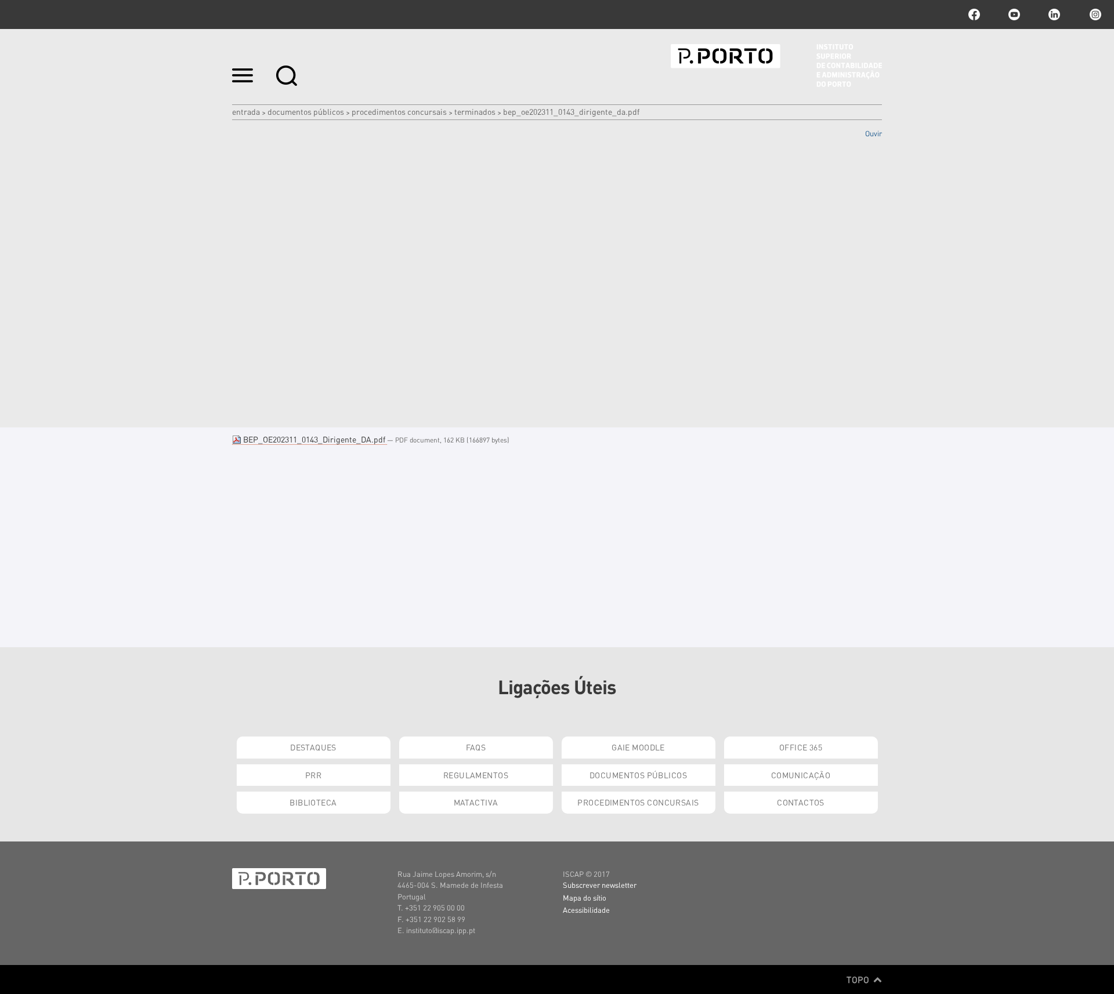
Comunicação (801, 775)
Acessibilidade (586, 910)
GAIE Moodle (638, 747)
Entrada (246, 111)
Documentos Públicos (305, 111)
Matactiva (476, 802)
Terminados (474, 111)
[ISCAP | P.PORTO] (776, 65)
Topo (859, 979)
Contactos (800, 802)
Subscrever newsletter (599, 885)
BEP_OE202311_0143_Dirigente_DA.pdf (314, 439)
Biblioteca (313, 802)
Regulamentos (475, 775)
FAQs (476, 747)
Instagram (1094, 14)
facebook (974, 14)
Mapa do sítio (584, 897)
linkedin (1054, 14)
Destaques (313, 747)
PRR (313, 775)
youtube (1014, 14)
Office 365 (800, 747)
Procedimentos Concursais (399, 111)
